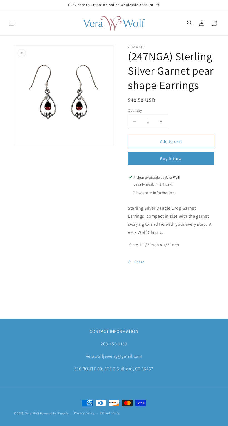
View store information (154, 192)
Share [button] (139, 261)
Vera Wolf (32, 413)
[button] (12, 23)
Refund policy (110, 413)
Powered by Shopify (54, 413)
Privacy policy (84, 413)
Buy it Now (171, 158)
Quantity (135, 110)
